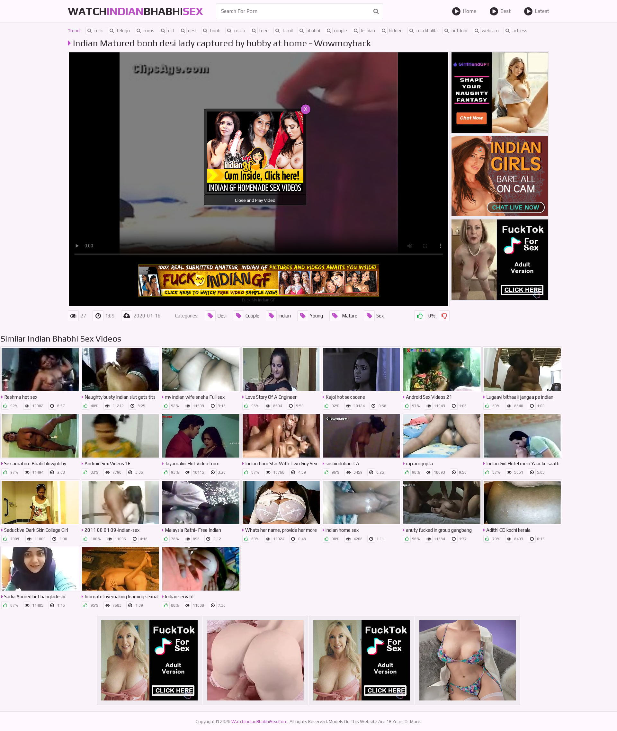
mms (149, 30)
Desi (222, 315)
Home (469, 11)
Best (505, 11)
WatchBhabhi (135, 11)
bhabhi (313, 30)
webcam (490, 30)
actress (520, 30)
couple (340, 30)
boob (215, 30)
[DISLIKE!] (444, 315)
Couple (252, 315)
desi (192, 30)
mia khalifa (427, 30)
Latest (542, 11)
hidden (396, 30)
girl (171, 30)
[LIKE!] (419, 315)
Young (316, 315)
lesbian (368, 30)
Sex (380, 315)
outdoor (460, 30)
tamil (287, 30)
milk (98, 30)
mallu (239, 30)
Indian (284, 315)
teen (264, 30)
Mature (349, 315)
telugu (123, 30)
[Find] (376, 11)
